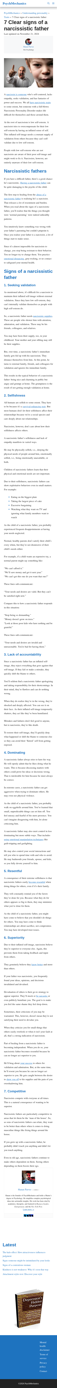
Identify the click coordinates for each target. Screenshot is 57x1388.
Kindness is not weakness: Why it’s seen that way (26, 1269)
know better (37, 964)
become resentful (37, 882)
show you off (12, 1079)
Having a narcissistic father (33, 182)
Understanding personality (35, 12)
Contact (43, 1371)
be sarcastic (42, 995)
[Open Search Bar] (48, 3)
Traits (6, 17)
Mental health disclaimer (45, 1346)
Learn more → (28, 1209)
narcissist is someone (16, 94)
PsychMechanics (14, 3)
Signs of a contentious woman (17, 1265)
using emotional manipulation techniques (23, 839)
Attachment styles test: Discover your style (22, 1274)
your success (26, 1063)
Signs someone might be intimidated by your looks (26, 1260)
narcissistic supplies (42, 316)
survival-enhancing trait (34, 406)
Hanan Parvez (28, 46)
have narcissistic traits (40, 102)
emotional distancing (14, 258)
